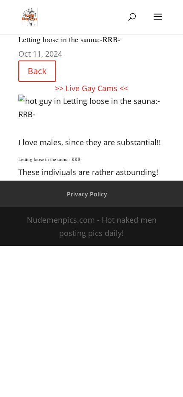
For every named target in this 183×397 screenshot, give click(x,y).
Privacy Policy (87, 194)
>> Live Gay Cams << (91, 88)
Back (37, 71)
